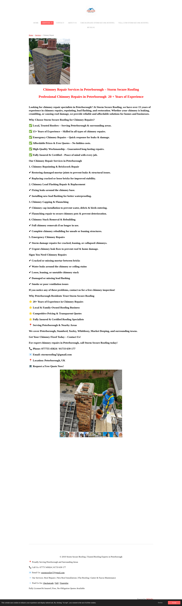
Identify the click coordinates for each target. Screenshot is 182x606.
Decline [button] (160, 602)
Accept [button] (174, 602)
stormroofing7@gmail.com (53, 572)
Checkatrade (48, 583)
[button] (151, 371)
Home (31, 35)
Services (38, 35)
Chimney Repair (48, 35)
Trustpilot (64, 583)
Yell (56, 583)
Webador (149, 599)
